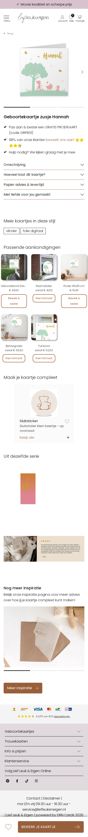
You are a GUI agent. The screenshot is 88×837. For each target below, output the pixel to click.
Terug (10, 33)
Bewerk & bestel (14, 301)
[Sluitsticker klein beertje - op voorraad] (44, 403)
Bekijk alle (27, 437)
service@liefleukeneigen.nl (44, 809)
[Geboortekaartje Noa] (28, 489)
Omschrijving (14, 164)
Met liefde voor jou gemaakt (27, 194)
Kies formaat (44, 298)
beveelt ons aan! (60, 139)
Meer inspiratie (19, 688)
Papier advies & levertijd (24, 184)
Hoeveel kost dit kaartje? (24, 174)
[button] (63, 18)
